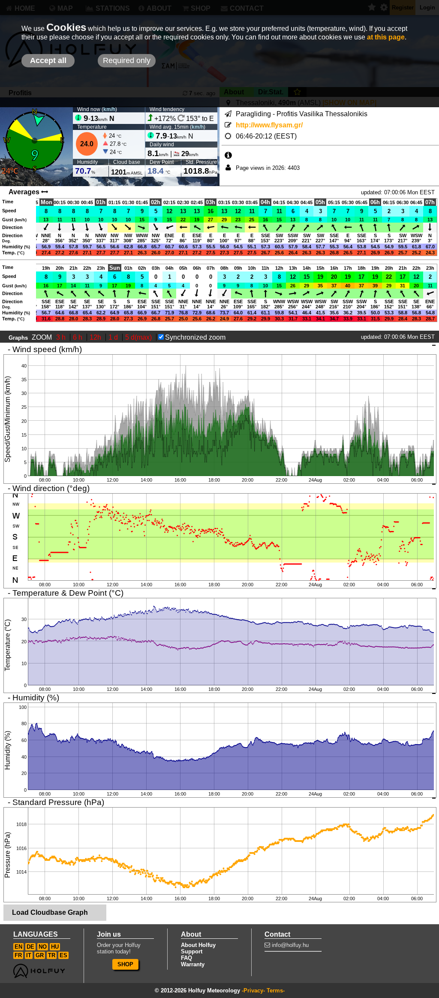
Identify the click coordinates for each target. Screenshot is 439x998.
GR (40, 955)
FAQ (186, 958)
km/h (109, 109)
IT (28, 955)
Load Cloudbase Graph (50, 912)
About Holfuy (198, 945)
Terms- (276, 990)
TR (51, 955)
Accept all (48, 60)
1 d (114, 337)
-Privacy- (253, 990)
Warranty (192, 964)
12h (96, 337)
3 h (61, 337)
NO (43, 947)
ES (63, 955)
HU (55, 947)
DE (30, 947)
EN (18, 947)
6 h (78, 337)
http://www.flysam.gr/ (269, 125)
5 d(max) (139, 337)
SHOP (125, 964)
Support (191, 951)
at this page (386, 37)
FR (18, 955)
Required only (126, 60)
